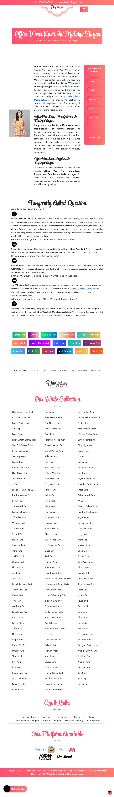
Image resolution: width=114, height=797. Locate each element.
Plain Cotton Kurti (86, 412)
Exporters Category (73, 720)
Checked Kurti (51, 534)
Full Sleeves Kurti (53, 539)
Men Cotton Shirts (53, 589)
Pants (53, 370)
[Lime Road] (64, 756)
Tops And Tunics (78, 370)
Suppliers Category (51, 720)
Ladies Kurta (83, 462)
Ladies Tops (17, 462)
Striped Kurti (17, 534)
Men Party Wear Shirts (55, 628)
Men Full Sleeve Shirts (22, 445)
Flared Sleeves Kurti (54, 445)
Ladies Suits (50, 661)
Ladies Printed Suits (87, 467)
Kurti (44, 370)
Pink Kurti (16, 661)
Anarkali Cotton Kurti (39, 343)
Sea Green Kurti (52, 423)
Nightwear (82, 473)
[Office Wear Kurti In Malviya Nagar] (19, 123)
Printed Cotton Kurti (54, 673)
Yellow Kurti (50, 495)
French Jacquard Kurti (22, 584)
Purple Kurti (17, 639)
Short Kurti (17, 656)
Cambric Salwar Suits (87, 506)
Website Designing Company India (64, 774)
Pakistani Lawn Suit (21, 417)
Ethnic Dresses (85, 550)
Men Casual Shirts (53, 617)
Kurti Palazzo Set (86, 562)
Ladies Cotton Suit (20, 467)
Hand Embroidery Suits (55, 595)
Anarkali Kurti (19, 343)
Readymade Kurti (20, 673)
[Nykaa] (46, 756)
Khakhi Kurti (17, 567)
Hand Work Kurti (52, 517)
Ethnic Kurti (33, 351)
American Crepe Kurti (55, 439)
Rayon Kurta (83, 517)
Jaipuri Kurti (81, 351)
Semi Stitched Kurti (53, 417)
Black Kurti (49, 550)
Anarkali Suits (51, 623)
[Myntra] (72, 749)
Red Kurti (49, 556)
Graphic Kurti (51, 523)
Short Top (82, 678)
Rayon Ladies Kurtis (21, 450)
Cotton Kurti (59, 343)
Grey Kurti (17, 600)
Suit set (63, 370)
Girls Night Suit (85, 445)
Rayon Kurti (48, 351)
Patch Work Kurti (52, 467)
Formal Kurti (50, 489)
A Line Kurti (18, 351)
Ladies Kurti (19, 334)
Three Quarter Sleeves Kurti (58, 578)
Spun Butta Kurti (52, 567)
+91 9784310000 (43, 2)
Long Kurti (82, 534)
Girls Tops (17, 428)
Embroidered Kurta (86, 495)
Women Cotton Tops (87, 434)
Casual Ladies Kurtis (54, 667)
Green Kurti (17, 634)
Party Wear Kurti (92, 343)
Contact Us (78, 717)
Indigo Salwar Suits (53, 600)
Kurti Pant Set (65, 351)
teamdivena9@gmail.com (70, 2)
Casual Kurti (17, 595)
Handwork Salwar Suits (88, 512)
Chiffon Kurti (18, 556)
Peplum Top (83, 450)
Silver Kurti (49, 462)
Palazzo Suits (51, 645)
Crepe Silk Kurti (19, 645)
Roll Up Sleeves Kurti (22, 495)
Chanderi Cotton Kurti (88, 484)
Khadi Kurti (75, 343)
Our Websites (93, 720)
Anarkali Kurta (84, 545)
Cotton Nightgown (86, 439)
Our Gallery (46, 717)
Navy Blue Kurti (19, 684)
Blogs (91, 717)
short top (95, 370)
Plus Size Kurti (49, 334)
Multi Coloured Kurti (21, 678)
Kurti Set (33, 334)
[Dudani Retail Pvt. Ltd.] (57, 383)
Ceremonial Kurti (19, 506)
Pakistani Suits (51, 456)
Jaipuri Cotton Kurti (53, 689)
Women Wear (51, 650)
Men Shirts (50, 656)
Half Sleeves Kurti (53, 545)
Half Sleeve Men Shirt (22, 412)
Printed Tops (83, 423)
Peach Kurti (50, 412)
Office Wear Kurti (53, 473)
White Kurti (50, 500)
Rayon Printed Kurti (87, 478)
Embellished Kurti (20, 612)
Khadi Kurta (83, 489)
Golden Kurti (18, 528)
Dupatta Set (83, 573)
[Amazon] (51, 749)
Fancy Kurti (96, 351)
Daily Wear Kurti (52, 484)
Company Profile (29, 717)
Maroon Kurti (51, 562)
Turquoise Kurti (52, 478)
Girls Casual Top (20, 473)
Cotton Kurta (83, 556)
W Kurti (81, 500)
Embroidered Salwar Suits (57, 584)
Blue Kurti (16, 667)
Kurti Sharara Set (85, 528)
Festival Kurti (18, 623)
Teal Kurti (16, 578)
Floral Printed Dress (87, 428)
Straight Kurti (18, 650)
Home (39, 40)
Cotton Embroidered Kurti (89, 417)
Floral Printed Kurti (53, 678)
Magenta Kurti (18, 523)
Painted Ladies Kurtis (54, 684)
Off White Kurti (19, 517)
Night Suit (82, 539)
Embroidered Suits (53, 606)
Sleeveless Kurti (52, 528)
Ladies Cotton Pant (21, 423)
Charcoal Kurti (18, 545)
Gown (35, 370)
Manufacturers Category (27, 720)
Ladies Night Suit (86, 523)
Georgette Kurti (19, 589)
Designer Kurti (67, 334)
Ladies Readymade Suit (23, 489)
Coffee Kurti (17, 628)
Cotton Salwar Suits (54, 612)
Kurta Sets (82, 612)
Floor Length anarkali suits (24, 439)
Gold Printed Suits (53, 573)
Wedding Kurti (18, 606)
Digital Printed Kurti (54, 450)
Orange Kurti (18, 562)
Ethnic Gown (84, 567)
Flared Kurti (17, 539)
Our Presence (63, 717)
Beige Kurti (50, 506)
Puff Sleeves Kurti (53, 639)
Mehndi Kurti (50, 512)
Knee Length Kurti (53, 428)
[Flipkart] (39, 749)
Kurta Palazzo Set (86, 584)
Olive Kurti (17, 550)
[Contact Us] (1, 778)
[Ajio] (62, 749)
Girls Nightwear (19, 456)
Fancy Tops (17, 434)
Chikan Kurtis (84, 456)
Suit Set (48, 634)
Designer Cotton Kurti (89, 334)
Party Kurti (49, 434)
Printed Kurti (17, 689)
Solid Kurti (16, 573)
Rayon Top (17, 500)
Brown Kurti (17, 617)
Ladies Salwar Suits (21, 512)
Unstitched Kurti (19, 478)
